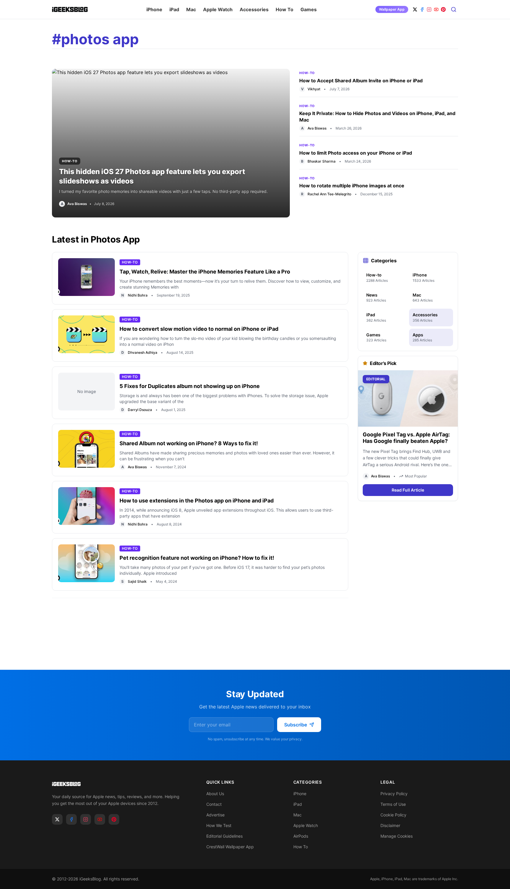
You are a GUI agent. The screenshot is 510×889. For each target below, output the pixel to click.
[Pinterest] (443, 9)
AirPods (300, 836)
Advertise (215, 814)
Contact (214, 804)
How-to (69, 161)
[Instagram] (429, 9)
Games (308, 9)
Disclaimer (390, 825)
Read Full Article (408, 489)
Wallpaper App (392, 9)
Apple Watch (218, 9)
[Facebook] (422, 9)
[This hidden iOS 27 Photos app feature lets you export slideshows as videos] (171, 143)
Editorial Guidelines (224, 836)
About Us (215, 793)
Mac (191, 9)
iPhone (154, 9)
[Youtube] (99, 819)
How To (284, 9)
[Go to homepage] (119, 784)
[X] (415, 9)
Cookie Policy (393, 814)
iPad (174, 9)
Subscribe (295, 725)
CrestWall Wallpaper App (230, 846)
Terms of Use (393, 804)
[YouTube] (436, 9)
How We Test (218, 825)
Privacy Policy (394, 793)
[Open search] (453, 9)
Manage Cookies (396, 836)
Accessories (254, 9)
